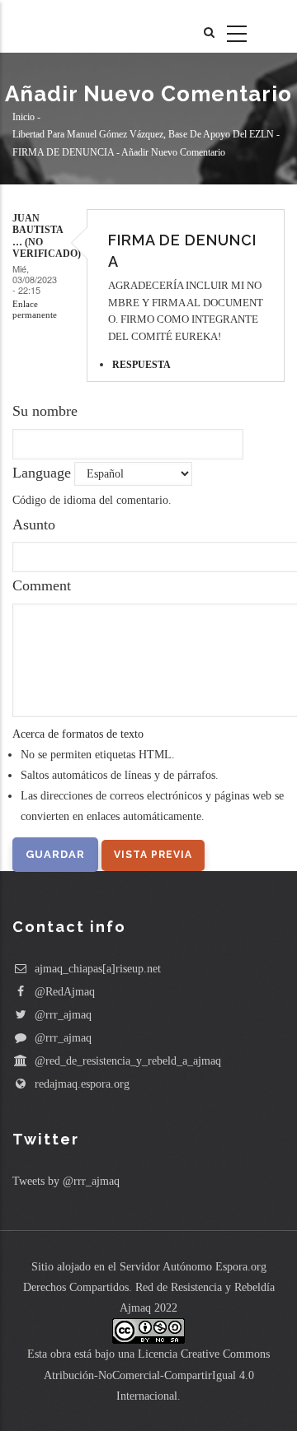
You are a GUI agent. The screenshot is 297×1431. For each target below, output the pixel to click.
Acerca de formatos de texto (78, 734)
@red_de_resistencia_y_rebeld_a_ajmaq (126, 1061)
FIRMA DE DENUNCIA (63, 152)
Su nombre (45, 411)
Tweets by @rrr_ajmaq (66, 1181)
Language (41, 472)
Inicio (23, 117)
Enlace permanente (34, 309)
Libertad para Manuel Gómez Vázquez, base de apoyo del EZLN (143, 135)
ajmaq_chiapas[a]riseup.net (96, 969)
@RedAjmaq (63, 992)
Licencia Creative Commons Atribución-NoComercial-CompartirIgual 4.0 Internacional (157, 1374)
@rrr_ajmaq (61, 1015)
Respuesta (141, 365)
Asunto (33, 524)
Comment (41, 585)
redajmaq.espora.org (80, 1084)
